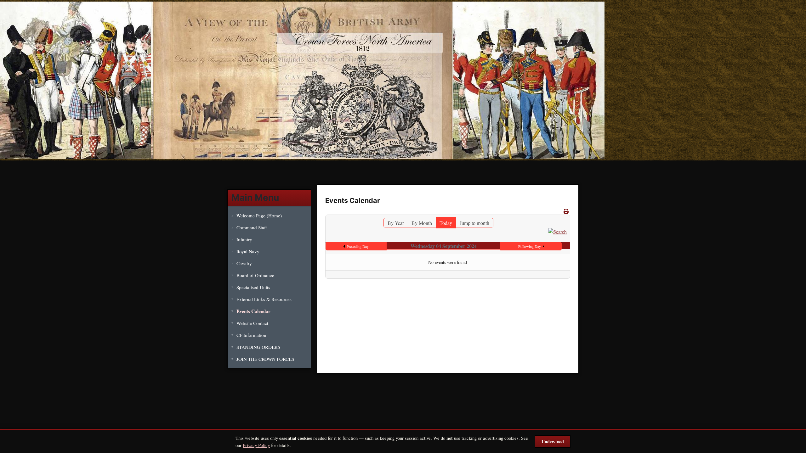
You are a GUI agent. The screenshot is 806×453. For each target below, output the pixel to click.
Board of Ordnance (255, 275)
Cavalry (244, 263)
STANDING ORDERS (258, 347)
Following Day (529, 246)
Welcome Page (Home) (259, 215)
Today (446, 223)
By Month (422, 223)
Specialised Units (253, 287)
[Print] (566, 211)
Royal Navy (247, 251)
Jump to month (474, 223)
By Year (396, 223)
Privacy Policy (256, 445)
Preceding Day (358, 246)
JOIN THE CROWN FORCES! (266, 359)
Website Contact (252, 323)
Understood (553, 441)
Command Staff (251, 227)
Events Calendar (253, 311)
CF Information (251, 335)
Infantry (244, 239)
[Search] (557, 231)
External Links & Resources (264, 299)
